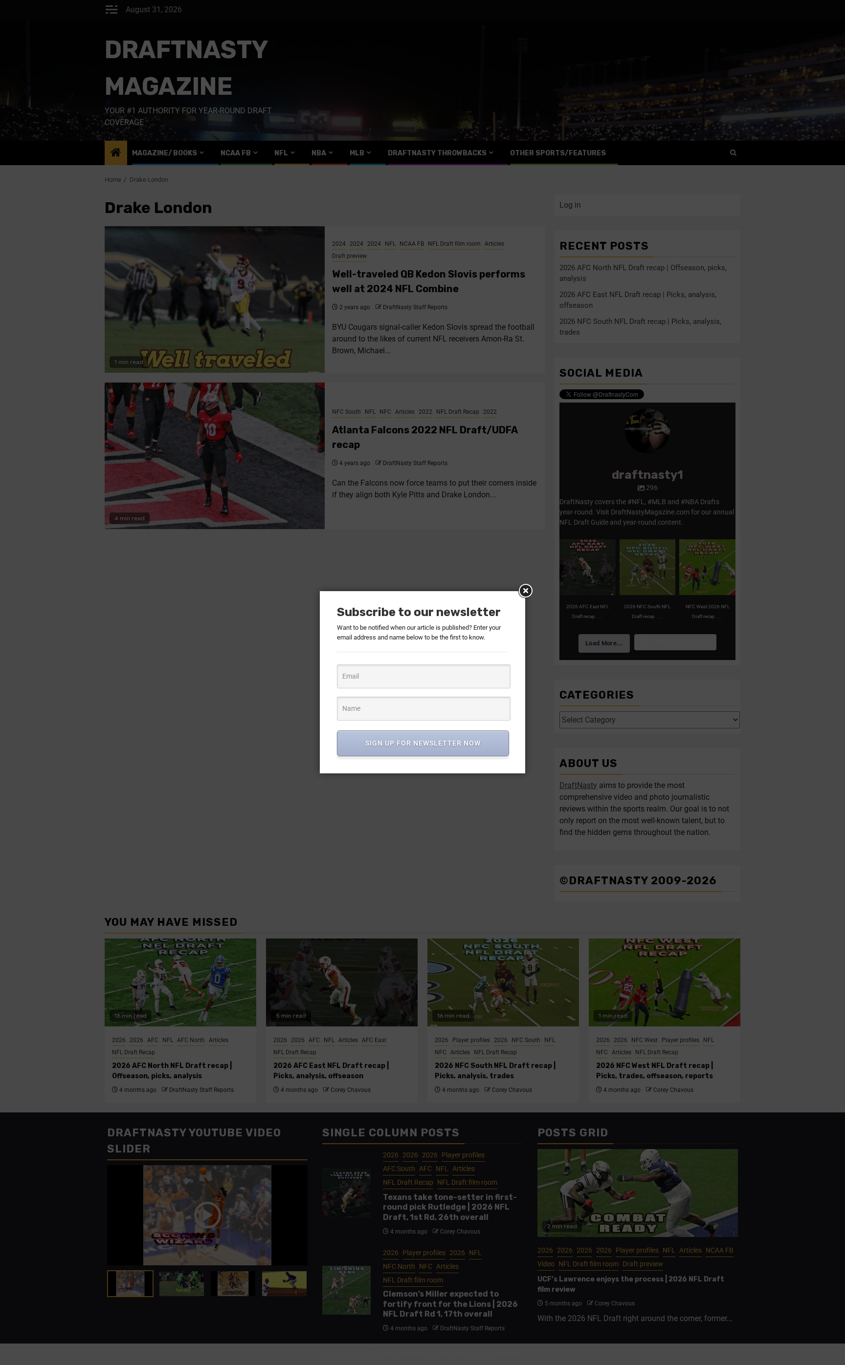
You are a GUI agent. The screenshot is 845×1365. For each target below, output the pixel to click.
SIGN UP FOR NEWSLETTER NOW (423, 743)
